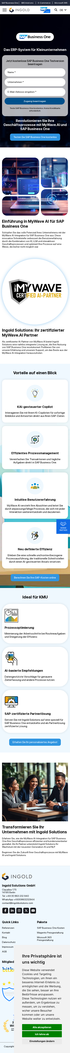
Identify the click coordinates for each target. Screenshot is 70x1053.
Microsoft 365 (61, 3)
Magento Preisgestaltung (50, 932)
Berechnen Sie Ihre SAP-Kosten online (35, 577)
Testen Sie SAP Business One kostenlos (35, 137)
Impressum (7, 946)
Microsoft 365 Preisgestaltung (45, 938)
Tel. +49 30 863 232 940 (15, 896)
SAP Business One (10, 3)
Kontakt (6, 932)
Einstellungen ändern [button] (42, 1041)
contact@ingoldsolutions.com (17, 903)
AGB (4, 951)
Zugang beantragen (35, 101)
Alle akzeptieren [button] (42, 1027)
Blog (4, 937)
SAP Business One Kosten (51, 928)
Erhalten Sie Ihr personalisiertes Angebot (35, 742)
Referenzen (8, 928)
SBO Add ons (27, 3)
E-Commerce (44, 3)
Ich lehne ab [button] (42, 1034)
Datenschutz (8, 942)
